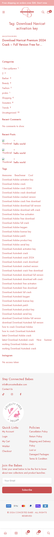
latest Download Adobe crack (16, 335)
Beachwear (20, 175)
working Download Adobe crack (18, 344)
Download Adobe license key (16, 231)
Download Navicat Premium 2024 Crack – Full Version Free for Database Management (24, 44)
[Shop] (16, 533)
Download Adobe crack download (19, 192)
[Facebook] (20, 394)
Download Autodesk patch (15, 305)
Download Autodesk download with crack (22, 279)
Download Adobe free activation (18, 214)
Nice (39, 340)
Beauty (5, 83)
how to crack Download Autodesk (18, 331)
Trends (5, 107)
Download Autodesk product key (18, 309)
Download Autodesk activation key (19, 249)
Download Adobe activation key (17, 179)
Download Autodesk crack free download (22, 270)
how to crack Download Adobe (17, 327)
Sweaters (6, 103)
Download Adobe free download (18, 218)
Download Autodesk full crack (16, 292)
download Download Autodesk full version (22, 322)
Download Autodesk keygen (16, 296)
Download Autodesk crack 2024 (18, 257)
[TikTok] (3, 394)
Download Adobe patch (14, 236)
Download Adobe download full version (21, 205)
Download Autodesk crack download (20, 262)
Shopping (6, 98)
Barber (5, 78)
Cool (30, 175)
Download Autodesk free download (19, 288)
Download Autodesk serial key (17, 314)
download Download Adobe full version (21, 318)
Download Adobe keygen (14, 227)
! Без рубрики (9, 68)
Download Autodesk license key (18, 301)
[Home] (5, 533)
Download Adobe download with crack (21, 210)
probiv (5, 93)
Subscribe (27, 490)
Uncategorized (9, 112)
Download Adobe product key (17, 240)
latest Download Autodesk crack (18, 340)
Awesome (7, 175)
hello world (19, 144)
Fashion (6, 88)
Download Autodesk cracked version (20, 266)
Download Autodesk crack (15, 253)
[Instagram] (12, 394)
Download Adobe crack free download (21, 201)
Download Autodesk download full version (22, 275)
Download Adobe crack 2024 (17, 188)
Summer (48, 340)
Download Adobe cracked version (19, 197)
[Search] (43, 12)
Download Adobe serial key (15, 244)
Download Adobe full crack (15, 223)
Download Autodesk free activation (19, 283)
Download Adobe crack (13, 184)
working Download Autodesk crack (19, 348)
